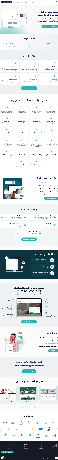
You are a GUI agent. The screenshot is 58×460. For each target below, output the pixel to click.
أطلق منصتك (41, 448)
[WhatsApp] (2, 457)
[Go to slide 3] (34, 407)
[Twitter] (5, 458)
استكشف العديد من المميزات (29, 321)
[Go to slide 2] (35, 407)
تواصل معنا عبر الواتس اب (7, 452)
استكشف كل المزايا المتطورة (29, 239)
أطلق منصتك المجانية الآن (49, 26)
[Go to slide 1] (36, 407)
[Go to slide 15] (21, 407)
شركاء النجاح (27, 2)
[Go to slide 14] (22, 407)
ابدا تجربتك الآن (53, 350)
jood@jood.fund (9, 446)
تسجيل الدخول (26, 446)
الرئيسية (32, 2)
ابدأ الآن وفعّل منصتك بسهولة (29, 88)
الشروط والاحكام (26, 448)
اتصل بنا (17, 2)
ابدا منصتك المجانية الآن (51, 198)
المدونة (22, 2)
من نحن (41, 446)
